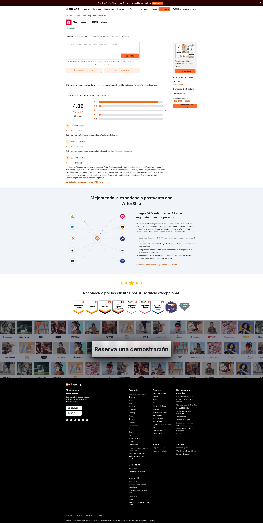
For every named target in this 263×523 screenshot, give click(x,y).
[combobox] (185, 93)
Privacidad (69, 515)
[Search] (142, 9)
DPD (84, 16)
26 (166, 102)
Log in (146, 9)
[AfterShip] (73, 9)
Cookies (99, 515)
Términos (79, 515)
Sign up (154, 9)
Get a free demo (185, 71)
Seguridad (89, 515)
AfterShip (69, 16)
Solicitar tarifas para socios (185, 106)
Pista (131, 56)
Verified (82, 126)
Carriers (77, 16)
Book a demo (164, 9)
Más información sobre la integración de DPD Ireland (157, 265)
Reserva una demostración (131, 349)
